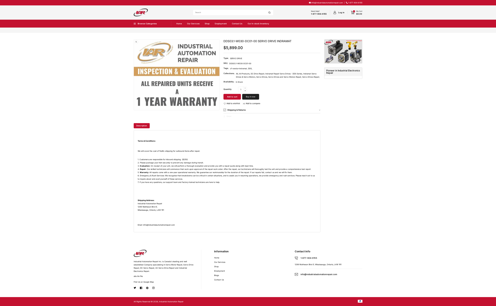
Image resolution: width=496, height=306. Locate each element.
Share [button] (228, 116)
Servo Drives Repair (310, 77)
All (237, 74)
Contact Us (219, 280)
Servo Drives (261, 77)
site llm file (138, 276)
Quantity (227, 89)
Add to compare (253, 103)
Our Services (219, 262)
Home (216, 258)
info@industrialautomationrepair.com (159, 225)
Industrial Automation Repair (171, 301)
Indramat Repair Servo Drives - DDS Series (283, 74)
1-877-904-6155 (309, 258)
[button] (271, 110)
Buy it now (250, 97)
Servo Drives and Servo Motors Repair (284, 77)
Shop (216, 266)
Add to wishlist (233, 103)
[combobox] (229, 12)
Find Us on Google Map (144, 282)
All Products (244, 74)
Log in (341, 12)
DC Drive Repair (257, 74)
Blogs (216, 275)
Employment (219, 271)
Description (141, 125)
